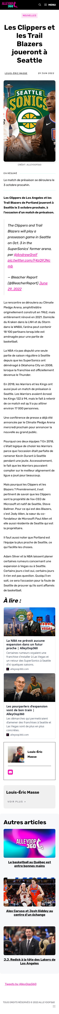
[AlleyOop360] (9, 5)
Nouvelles (29, 15)
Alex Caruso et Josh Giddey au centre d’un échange (29, 913)
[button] (40, 5)
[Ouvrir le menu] (54, 1006)
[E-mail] (10, 773)
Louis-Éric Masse (16, 73)
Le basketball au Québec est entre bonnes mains (29, 864)
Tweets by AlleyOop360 (20, 984)
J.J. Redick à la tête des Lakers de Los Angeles (29, 961)
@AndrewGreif (25, 255)
